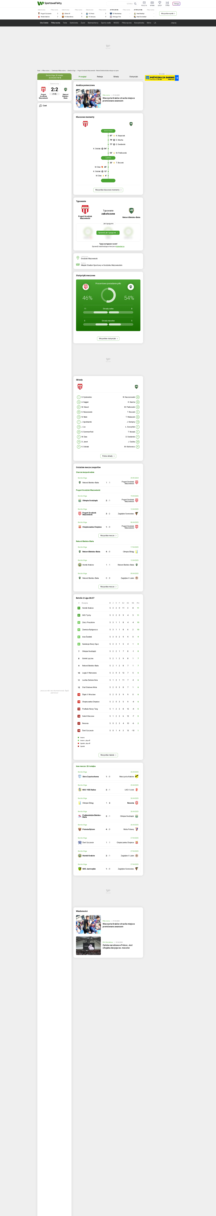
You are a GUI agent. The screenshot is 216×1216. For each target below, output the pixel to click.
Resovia (85, 723)
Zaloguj (176, 4)
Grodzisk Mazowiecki (89, 259)
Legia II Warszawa (89, 673)
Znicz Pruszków (88, 622)
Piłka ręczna (127, 23)
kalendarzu (120, 246)
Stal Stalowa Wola (89, 687)
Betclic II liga (72, 70)
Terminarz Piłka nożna (59, 70)
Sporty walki (106, 23)
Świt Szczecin (87, 730)
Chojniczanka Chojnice (90, 702)
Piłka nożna (55, 23)
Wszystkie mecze (107, 535)
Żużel (83, 23)
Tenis (65, 23)
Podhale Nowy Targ (90, 709)
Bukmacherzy (93, 23)
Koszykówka (139, 23)
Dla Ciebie (44, 23)
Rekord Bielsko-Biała (90, 666)
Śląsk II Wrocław (89, 694)
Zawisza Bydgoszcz (90, 630)
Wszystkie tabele (107, 755)
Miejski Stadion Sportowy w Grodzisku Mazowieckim (101, 265)
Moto (149, 23)
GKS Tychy (86, 615)
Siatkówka (74, 23)
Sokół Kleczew (88, 716)
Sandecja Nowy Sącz (90, 644)
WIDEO (116, 23)
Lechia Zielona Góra (90, 680)
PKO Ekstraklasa (108, 942)
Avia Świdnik (87, 637)
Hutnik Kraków (88, 608)
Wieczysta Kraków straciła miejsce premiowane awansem (119, 99)
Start (38, 70)
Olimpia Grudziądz (89, 651)
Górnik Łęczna (87, 658)
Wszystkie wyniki (167, 13)
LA (155, 23)
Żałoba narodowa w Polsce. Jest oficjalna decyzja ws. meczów (118, 946)
